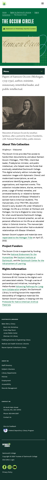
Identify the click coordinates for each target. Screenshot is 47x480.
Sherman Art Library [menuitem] (10, 336)
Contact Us (7, 417)
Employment (6, 380)
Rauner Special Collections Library (14, 347)
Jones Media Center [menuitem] (10, 333)
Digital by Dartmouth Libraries (20, 12)
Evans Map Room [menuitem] (9, 330)
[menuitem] (4, 467)
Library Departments (9, 373)
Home (4, 12)
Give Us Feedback (9, 426)
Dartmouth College (9, 453)
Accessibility (6, 384)
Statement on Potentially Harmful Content (21, 29)
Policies (4, 377)
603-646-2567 (14, 413)
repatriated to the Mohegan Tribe (17, 237)
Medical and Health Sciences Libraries (15, 344)
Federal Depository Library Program (21, 430)
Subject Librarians (8, 369)
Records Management (9, 388)
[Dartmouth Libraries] (4, 3)
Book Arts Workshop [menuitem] (10, 327)
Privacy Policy (7, 472)
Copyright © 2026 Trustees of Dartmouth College (19, 456)
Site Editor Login (8, 460)
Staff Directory (7, 365)
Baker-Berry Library (8, 324)
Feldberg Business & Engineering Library (16, 340)
